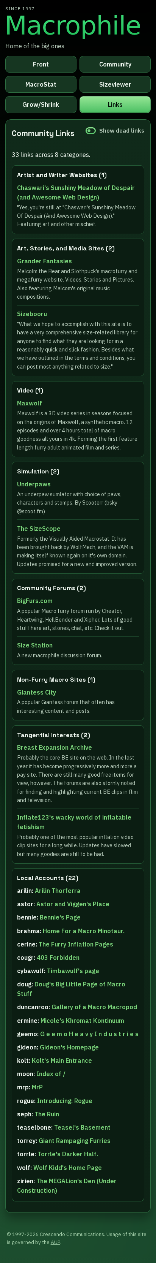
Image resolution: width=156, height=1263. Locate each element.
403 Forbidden (58, 957)
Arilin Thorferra (58, 890)
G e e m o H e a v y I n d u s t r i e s (89, 1034)
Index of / (51, 1074)
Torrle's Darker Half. (67, 1154)
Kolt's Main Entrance (62, 1060)
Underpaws (34, 484)
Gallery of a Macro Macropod (94, 1007)
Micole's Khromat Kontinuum (82, 1020)
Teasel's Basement (82, 1127)
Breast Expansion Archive (54, 747)
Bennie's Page (60, 917)
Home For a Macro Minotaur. (84, 931)
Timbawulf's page (73, 971)
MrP (37, 1087)
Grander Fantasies (44, 261)
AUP (55, 1242)
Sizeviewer (115, 84)
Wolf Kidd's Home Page (67, 1167)
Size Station (35, 645)
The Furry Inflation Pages (76, 944)
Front (41, 64)
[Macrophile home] (77, 26)
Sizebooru (32, 314)
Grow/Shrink (40, 104)
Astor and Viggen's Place (72, 904)
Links (115, 104)
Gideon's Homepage (69, 1047)
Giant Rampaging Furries (75, 1140)
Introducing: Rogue (64, 1101)
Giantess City (36, 692)
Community (115, 64)
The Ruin (46, 1114)
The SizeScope (39, 528)
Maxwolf (29, 403)
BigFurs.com (35, 601)
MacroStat (40, 84)
